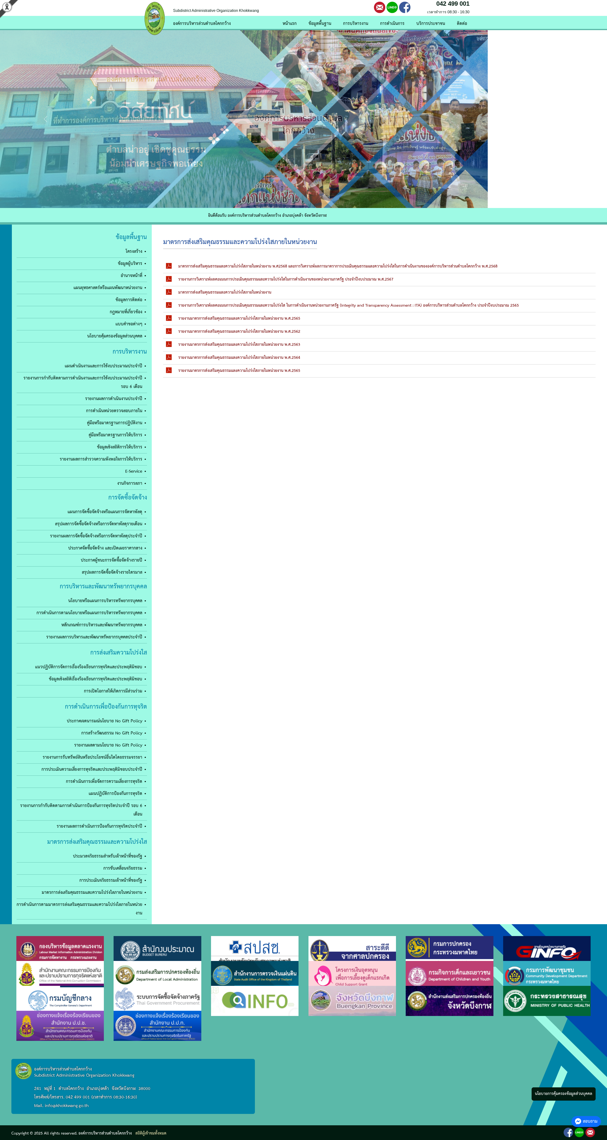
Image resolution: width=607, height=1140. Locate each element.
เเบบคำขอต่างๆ (128, 324)
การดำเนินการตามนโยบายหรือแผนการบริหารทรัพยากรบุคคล (89, 613)
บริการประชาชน (430, 23)
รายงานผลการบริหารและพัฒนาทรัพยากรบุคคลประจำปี (94, 637)
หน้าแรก (290, 23)
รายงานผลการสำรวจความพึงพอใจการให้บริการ (101, 459)
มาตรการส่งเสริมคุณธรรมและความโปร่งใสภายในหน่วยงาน (92, 892)
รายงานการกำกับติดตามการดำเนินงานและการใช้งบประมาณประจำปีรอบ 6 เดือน (82, 382)
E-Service (133, 471)
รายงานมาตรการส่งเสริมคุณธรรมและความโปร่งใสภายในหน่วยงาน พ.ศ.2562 (239, 332)
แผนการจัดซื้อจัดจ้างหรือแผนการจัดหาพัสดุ (105, 512)
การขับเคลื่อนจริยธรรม (122, 868)
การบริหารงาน (355, 23)
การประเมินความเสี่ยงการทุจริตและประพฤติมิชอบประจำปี (91, 769)
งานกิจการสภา (129, 483)
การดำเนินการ (392, 23)
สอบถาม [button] (590, 1121)
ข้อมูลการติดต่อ (128, 300)
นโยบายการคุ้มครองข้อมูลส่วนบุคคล (563, 1094)
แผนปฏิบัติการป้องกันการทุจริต (115, 793)
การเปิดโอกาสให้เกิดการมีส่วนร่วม (113, 691)
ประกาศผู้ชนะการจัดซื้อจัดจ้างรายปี (111, 560)
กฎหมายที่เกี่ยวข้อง (126, 312)
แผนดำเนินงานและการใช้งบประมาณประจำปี (103, 366)
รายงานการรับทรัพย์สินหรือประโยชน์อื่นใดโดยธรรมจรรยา (92, 757)
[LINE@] (392, 7)
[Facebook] (404, 7)
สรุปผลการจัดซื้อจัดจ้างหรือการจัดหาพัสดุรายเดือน (98, 524)
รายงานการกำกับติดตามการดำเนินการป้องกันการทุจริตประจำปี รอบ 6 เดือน (81, 810)
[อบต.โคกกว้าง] (303, 119)
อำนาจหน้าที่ (131, 276)
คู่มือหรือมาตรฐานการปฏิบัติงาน (114, 423)
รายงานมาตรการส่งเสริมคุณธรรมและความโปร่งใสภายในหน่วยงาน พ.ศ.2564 (239, 358)
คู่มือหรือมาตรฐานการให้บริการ (115, 435)
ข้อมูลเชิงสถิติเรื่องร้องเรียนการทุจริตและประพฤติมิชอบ (95, 679)
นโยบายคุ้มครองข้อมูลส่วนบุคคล (114, 336)
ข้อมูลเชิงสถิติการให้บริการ (119, 447)
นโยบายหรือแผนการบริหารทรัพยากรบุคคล (105, 601)
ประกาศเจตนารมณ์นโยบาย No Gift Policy (104, 721)
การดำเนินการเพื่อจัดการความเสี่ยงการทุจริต (104, 781)
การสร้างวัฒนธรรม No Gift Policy (111, 733)
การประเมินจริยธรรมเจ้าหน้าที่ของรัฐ (110, 880)
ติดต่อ (462, 23)
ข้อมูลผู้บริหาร (130, 263)
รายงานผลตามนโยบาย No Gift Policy (108, 745)
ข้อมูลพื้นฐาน (319, 23)
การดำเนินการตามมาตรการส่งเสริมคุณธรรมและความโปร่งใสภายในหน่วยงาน (79, 908)
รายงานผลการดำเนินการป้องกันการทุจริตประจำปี (99, 826)
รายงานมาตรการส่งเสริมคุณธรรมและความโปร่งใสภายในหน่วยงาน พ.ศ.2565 (239, 319)
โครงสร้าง (134, 251)
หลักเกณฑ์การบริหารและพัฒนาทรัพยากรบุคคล (101, 625)
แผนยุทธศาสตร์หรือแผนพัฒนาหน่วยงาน (108, 288)
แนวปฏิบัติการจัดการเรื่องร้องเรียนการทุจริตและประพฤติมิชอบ (88, 667)
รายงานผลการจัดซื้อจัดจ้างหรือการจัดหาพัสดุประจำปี (96, 536)
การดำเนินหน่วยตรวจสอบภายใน (114, 411)
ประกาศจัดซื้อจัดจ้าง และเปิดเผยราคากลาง (105, 548)
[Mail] (379, 7)
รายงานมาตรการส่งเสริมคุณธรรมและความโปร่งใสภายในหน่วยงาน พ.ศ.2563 (239, 345)
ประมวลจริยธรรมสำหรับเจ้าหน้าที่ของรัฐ (107, 856)
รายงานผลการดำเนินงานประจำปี (113, 399)
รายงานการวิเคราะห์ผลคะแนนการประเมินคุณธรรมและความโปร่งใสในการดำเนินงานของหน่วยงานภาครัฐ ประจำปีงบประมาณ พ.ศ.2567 (285, 279)
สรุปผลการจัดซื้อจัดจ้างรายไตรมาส (112, 572)
